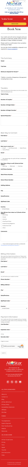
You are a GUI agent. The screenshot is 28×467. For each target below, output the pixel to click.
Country (3, 207)
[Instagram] (16, 381)
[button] (24, 19)
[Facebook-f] (7, 381)
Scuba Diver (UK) (6, 225)
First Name (4, 135)
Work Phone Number (7, 174)
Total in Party (4, 94)
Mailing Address (5, 185)
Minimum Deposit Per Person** (10, 71)
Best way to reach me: (7, 146)
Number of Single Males (8, 105)
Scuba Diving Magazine (8, 223)
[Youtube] (20, 381)
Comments (4, 231)
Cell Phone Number (6, 169)
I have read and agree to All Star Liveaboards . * (13, 244)
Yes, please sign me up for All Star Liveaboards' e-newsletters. (13, 159)
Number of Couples (7, 99)
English (17, 1)
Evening (20, 166)
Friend (4, 217)
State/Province (5, 196)
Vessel (2, 61)
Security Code (5, 337)
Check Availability (12, 49)
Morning (4, 166)
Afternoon (12, 166)
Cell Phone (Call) (12, 148)
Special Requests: (6, 115)
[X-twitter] (12, 381)
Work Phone (23, 148)
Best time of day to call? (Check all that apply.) (12, 164)
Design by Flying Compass (14, 464)
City (2, 190)
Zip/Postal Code (5, 201)
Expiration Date (5, 329)
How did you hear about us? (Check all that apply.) (13, 213)
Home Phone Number (7, 180)
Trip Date (3, 66)
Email (4, 148)
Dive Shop (5, 214)
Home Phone (5, 149)
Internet (4, 219)
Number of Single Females (9, 110)
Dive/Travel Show (6, 221)
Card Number (5, 324)
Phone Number (5, 279)
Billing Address (5, 284)
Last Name (4, 141)
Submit (4, 353)
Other (4, 227)
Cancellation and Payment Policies (10, 245)
